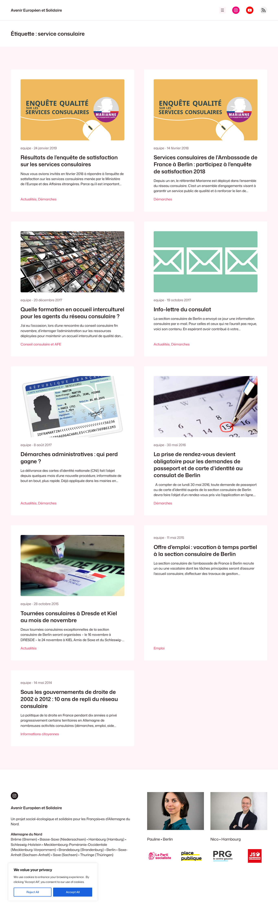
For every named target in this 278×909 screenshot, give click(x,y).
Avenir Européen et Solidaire (36, 10)
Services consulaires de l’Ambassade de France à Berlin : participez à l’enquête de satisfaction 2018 (205, 164)
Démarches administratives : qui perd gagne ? (69, 458)
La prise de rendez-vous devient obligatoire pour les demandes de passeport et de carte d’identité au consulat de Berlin (198, 465)
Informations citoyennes (40, 734)
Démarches (47, 199)
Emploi (159, 648)
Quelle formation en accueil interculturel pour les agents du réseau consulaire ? (72, 313)
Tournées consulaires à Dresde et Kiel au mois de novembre (69, 617)
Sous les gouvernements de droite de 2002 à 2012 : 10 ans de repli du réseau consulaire (69, 698)
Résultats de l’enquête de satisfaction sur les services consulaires (69, 161)
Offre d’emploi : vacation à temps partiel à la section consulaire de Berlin (205, 551)
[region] (53, 882)
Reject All (32, 892)
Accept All (73, 892)
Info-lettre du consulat (182, 309)
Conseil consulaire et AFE (41, 344)
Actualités (29, 199)
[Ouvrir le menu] (222, 10)
